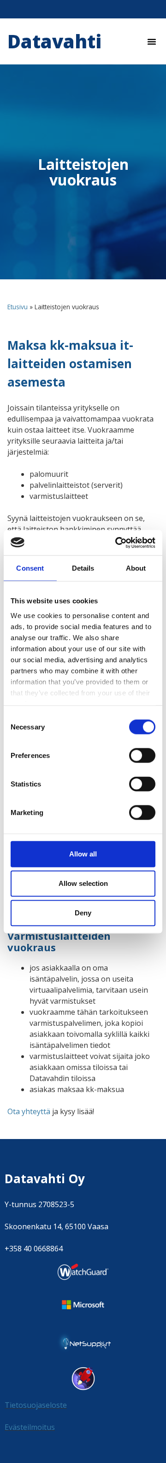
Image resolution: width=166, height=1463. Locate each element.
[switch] (142, 755)
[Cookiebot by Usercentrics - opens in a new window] (117, 543)
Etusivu (17, 306)
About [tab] (136, 568)
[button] (152, 41)
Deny (83, 913)
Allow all (83, 854)
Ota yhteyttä (28, 1111)
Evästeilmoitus (30, 1427)
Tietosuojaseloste (36, 1405)
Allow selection (83, 883)
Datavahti (54, 41)
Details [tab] (83, 568)
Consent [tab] (30, 568)
